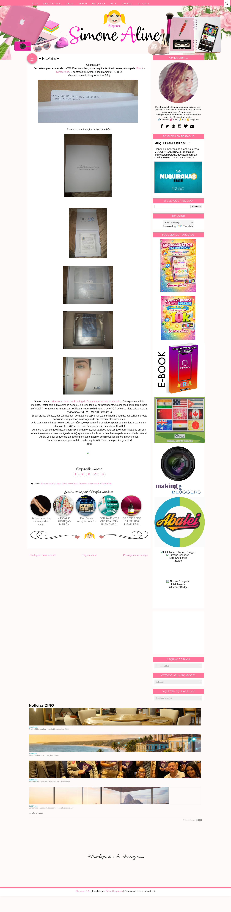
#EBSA (83, 3)
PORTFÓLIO (127, 3)
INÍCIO (34, 3)
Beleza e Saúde (48, 483)
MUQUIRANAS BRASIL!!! (172, 143)
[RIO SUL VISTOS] (179, 442)
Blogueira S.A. (83, 891)
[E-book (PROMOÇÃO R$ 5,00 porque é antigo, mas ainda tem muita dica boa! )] (179, 392)
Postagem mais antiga (135, 555)
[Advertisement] (178, 632)
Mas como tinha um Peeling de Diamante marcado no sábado (86, 401)
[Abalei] (179, 546)
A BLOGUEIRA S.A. (52, 3)
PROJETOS (98, 3)
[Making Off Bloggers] (178, 492)
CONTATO (143, 3)
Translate (188, 226)
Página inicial (89, 555)
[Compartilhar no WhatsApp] (103, 474)
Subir (223, 905)
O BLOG (70, 3)
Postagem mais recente (43, 555)
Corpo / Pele (61, 483)
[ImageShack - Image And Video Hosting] (89, 454)
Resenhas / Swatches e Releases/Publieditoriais (90, 483)
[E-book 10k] (178, 339)
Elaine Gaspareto (114, 891)
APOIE (113, 3)
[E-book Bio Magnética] (178, 291)
